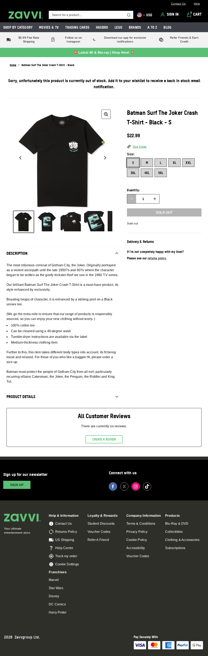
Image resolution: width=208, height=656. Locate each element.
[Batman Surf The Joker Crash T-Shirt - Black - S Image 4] (94, 221)
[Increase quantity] (154, 198)
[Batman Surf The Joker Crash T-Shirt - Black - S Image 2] (47, 222)
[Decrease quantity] (131, 198)
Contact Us (63, 523)
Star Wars (56, 588)
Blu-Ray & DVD (176, 523)
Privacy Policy (136, 531)
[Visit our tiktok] (147, 486)
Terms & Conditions (140, 523)
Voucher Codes (99, 531)
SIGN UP (17, 485)
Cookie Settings (67, 564)
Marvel (54, 580)
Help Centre (64, 548)
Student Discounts (101, 523)
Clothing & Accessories (182, 540)
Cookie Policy (136, 540)
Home (13, 65)
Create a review (104, 439)
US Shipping (64, 540)
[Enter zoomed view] (106, 114)
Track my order (66, 556)
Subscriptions (175, 548)
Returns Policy (66, 531)
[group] (62, 157)
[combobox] (91, 15)
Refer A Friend (98, 540)
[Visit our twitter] (124, 486)
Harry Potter (57, 612)
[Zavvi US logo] (25, 15)
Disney (54, 596)
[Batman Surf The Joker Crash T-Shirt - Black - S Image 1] (23, 222)
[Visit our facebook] (113, 486)
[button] (164, 147)
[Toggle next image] (105, 158)
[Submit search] (129, 15)
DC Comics (57, 604)
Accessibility (135, 548)
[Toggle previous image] (20, 158)
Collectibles (174, 531)
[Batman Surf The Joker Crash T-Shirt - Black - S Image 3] (70, 221)
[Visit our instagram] (136, 486)
